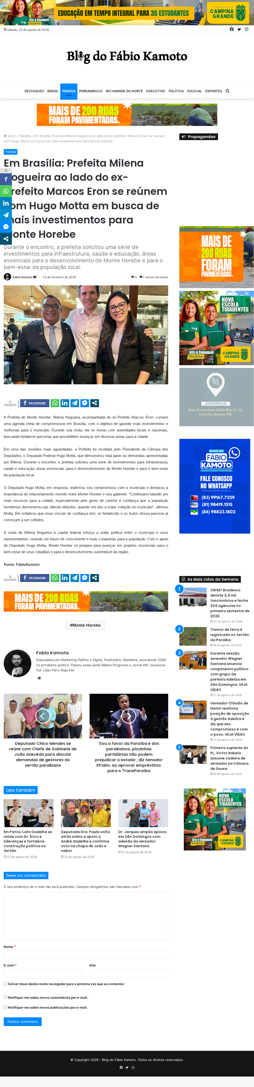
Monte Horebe (86, 625)
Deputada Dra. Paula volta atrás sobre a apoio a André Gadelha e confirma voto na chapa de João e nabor (85, 841)
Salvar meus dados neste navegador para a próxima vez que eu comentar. (66, 984)
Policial (194, 91)
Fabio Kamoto (22, 277)
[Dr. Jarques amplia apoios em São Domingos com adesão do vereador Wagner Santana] (143, 813)
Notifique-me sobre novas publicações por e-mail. (48, 1007)
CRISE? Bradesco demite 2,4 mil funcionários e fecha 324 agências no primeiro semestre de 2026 (230, 603)
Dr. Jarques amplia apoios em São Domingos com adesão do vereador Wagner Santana (142, 838)
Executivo (155, 91)
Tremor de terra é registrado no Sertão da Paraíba (229, 634)
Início (11, 136)
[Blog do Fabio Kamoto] (127, 56)
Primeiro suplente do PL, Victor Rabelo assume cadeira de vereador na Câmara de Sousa (229, 758)
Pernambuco (90, 91)
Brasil (53, 91)
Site (92, 965)
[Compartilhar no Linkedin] (65, 403)
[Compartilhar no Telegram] (74, 403)
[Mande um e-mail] (34, 277)
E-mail (10, 965)
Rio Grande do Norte (124, 91)
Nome (10, 947)
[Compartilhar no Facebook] (34, 403)
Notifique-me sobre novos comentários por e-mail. (48, 997)
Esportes (213, 91)
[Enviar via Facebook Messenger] (84, 403)
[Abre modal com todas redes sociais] (94, 403)
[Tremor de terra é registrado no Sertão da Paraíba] (193, 636)
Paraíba (69, 91)
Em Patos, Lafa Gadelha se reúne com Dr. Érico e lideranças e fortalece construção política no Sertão (28, 841)
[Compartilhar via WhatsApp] (55, 403)
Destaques (34, 91)
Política (176, 91)
